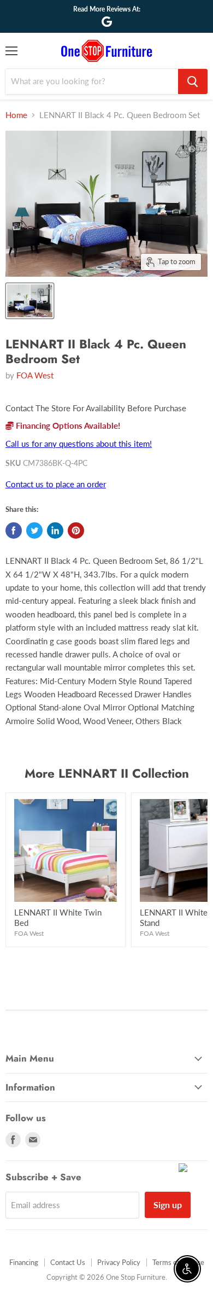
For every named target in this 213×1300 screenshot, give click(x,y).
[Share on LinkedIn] (55, 530)
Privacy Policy (118, 1262)
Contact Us (67, 1262)
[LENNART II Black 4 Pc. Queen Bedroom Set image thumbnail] (30, 300)
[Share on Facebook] (13, 530)
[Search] (193, 81)
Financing (23, 1262)
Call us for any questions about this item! (78, 443)
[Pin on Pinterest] (76, 530)
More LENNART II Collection (107, 773)
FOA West (35, 375)
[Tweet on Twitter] (34, 530)
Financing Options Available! (67, 425)
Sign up (167, 1204)
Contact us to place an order (55, 484)
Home (16, 115)
